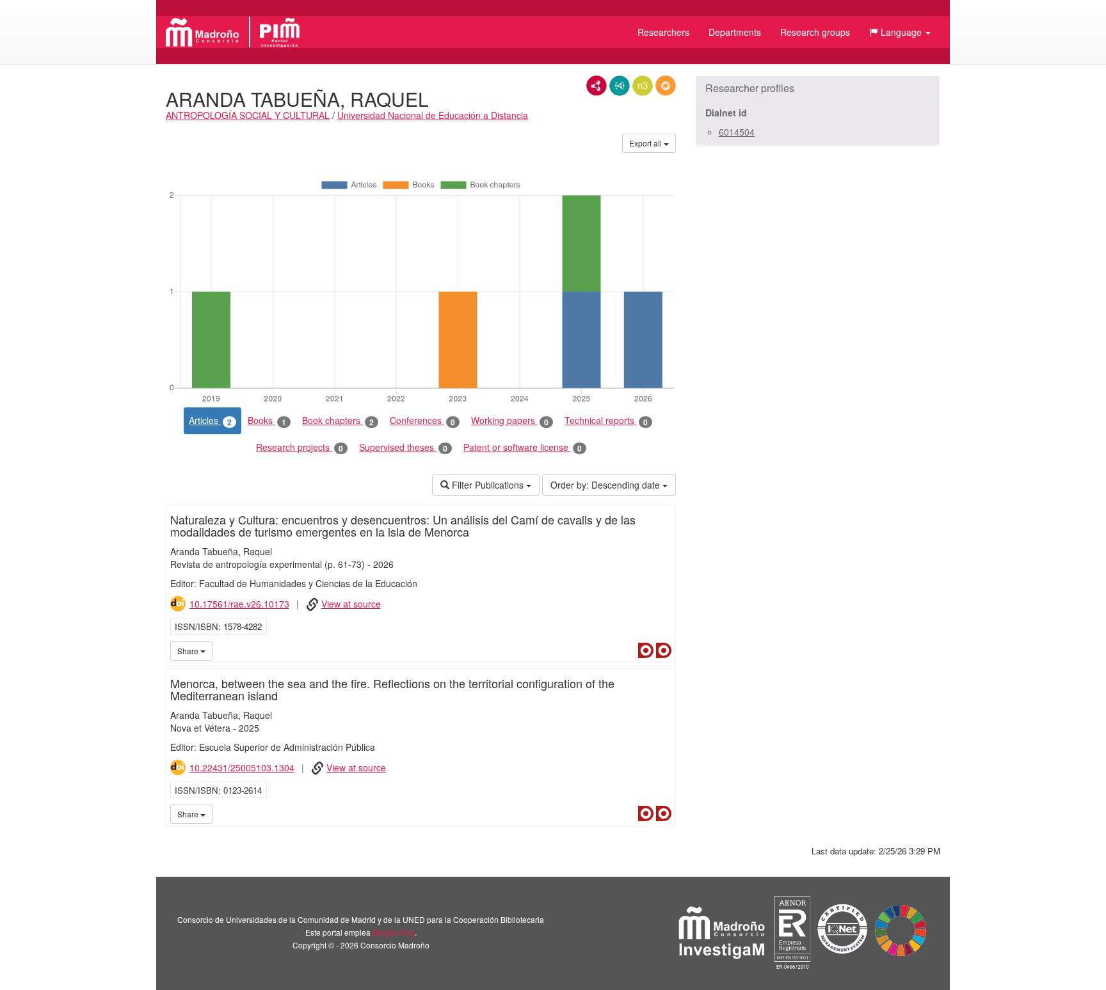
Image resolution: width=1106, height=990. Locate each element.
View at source (351, 603)
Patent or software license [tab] (522, 447)
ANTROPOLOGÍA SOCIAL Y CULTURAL (248, 115)
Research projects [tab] (299, 447)
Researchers (663, 32)
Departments (735, 32)
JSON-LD (619, 85)
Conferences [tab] (422, 420)
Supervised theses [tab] (403, 447)
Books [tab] (267, 420)
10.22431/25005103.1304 (241, 767)
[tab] (818, 88)
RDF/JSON (665, 85)
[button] (900, 32)
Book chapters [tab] (338, 420)
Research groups (815, 32)
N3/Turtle (642, 85)
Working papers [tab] (510, 420)
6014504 (737, 131)
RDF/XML (596, 85)
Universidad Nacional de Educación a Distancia (432, 115)
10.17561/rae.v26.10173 (239, 603)
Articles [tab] (210, 420)
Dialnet (645, 650)
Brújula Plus (394, 932)
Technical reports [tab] (606, 420)
